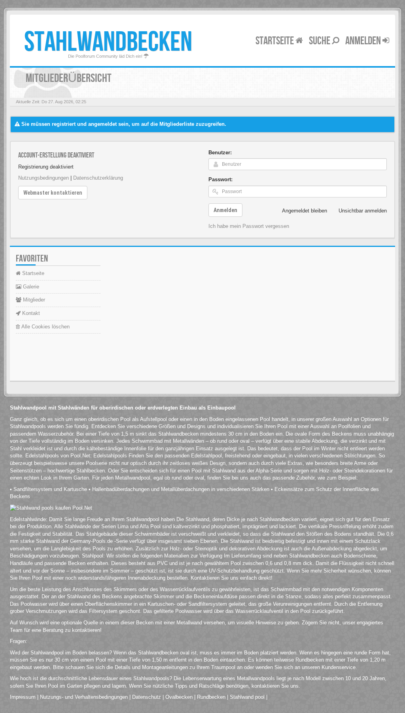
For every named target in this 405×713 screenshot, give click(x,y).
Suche (320, 40)
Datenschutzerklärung (98, 178)
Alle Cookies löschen (45, 327)
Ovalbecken (179, 697)
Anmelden (363, 40)
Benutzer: (220, 152)
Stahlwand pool (247, 697)
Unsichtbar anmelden (363, 211)
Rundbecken (211, 697)
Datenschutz (146, 697)
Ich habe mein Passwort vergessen (248, 226)
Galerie (30, 287)
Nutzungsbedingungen (43, 178)
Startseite (275, 40)
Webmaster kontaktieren (52, 193)
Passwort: (220, 179)
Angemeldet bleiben (304, 211)
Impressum (23, 697)
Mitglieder (33, 300)
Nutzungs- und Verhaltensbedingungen (84, 697)
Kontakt (30, 313)
